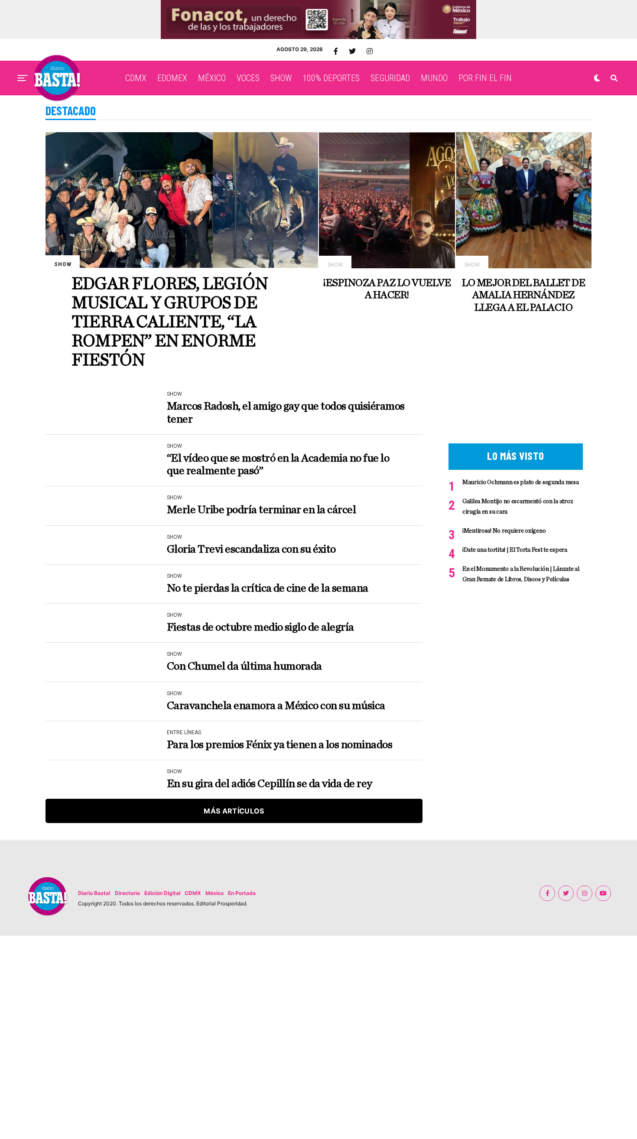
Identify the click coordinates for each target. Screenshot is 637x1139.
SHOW (281, 78)
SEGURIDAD (390, 78)
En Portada (242, 893)
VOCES (248, 78)
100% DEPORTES (331, 78)
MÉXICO (212, 78)
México (214, 893)
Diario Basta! (94, 893)
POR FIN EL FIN (485, 78)
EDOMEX (172, 78)
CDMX (135, 78)
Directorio (127, 893)
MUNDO (434, 78)
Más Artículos (234, 811)
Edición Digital (162, 893)
